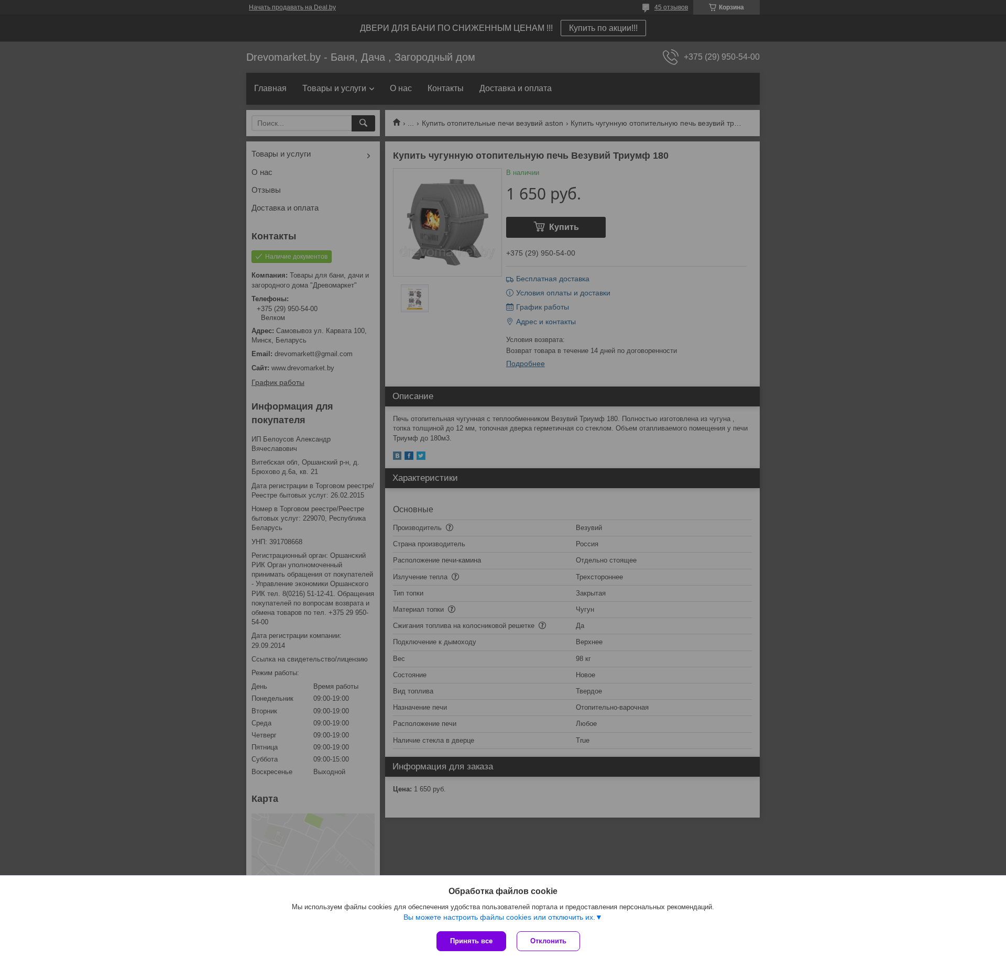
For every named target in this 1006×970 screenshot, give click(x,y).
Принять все (471, 941)
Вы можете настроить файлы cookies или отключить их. (499, 917)
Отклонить (548, 941)
